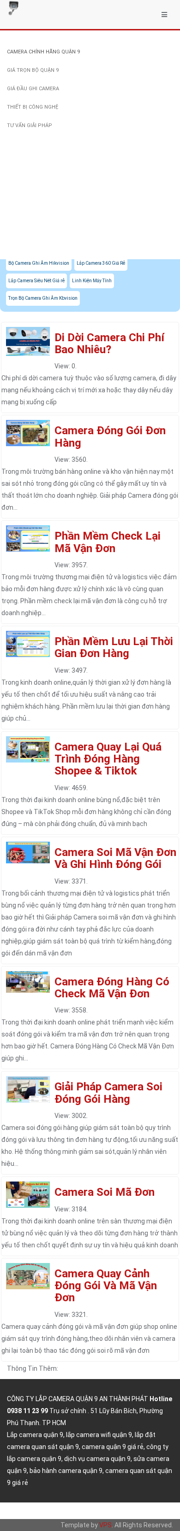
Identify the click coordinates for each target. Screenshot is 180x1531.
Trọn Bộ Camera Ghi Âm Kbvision (43, 298)
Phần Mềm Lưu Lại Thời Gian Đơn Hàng (113, 647)
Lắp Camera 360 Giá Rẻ (101, 263)
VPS (105, 1525)
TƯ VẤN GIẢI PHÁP (29, 125)
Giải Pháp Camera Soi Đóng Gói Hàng (108, 1092)
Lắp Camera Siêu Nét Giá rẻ (36, 280)
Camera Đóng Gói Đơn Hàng (110, 436)
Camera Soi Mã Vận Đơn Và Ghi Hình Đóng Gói (115, 858)
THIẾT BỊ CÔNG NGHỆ (32, 107)
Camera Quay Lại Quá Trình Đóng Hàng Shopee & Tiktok (108, 759)
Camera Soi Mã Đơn (104, 1192)
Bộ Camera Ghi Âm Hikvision (38, 263)
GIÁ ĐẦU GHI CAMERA (33, 89)
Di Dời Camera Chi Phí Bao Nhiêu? (109, 343)
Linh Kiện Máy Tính (92, 280)
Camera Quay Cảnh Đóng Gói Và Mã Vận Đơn (105, 1285)
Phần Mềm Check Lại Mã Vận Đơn (107, 542)
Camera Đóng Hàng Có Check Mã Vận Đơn (111, 987)
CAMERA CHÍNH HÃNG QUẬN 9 (43, 52)
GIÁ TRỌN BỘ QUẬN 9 (33, 70)
